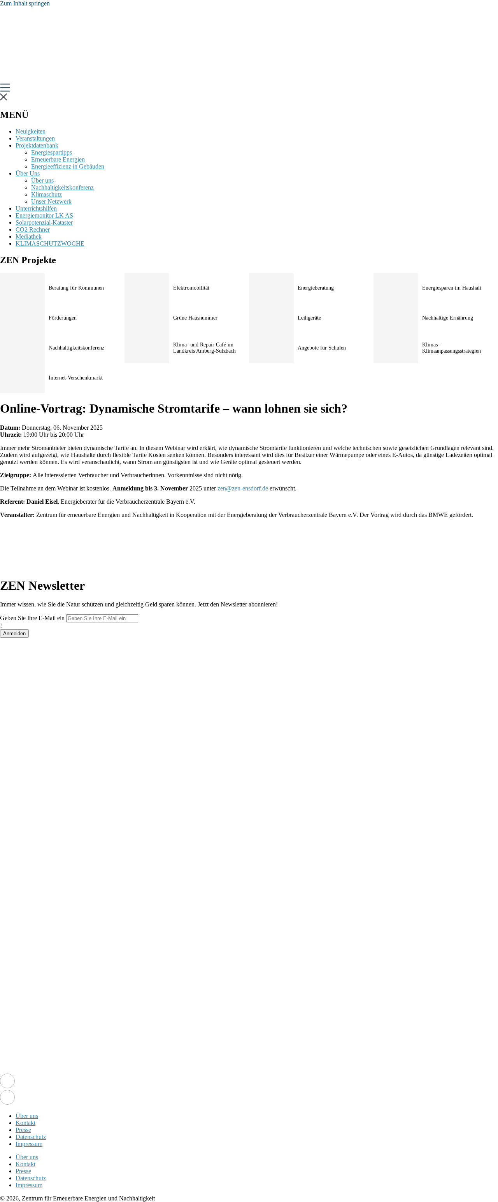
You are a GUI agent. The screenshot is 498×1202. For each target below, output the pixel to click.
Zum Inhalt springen (25, 3)
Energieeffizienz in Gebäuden (67, 166)
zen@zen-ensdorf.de (242, 488)
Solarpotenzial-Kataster (44, 222)
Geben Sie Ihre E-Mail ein (32, 618)
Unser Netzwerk (51, 201)
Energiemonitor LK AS (44, 215)
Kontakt (25, 1122)
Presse (23, 1129)
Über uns (42, 180)
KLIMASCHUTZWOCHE (50, 243)
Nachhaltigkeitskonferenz (62, 187)
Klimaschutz (46, 194)
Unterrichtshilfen (36, 208)
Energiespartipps (51, 152)
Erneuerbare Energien (58, 159)
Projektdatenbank (37, 145)
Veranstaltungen (35, 138)
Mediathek (29, 236)
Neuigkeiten (31, 131)
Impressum (29, 1143)
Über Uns (28, 173)
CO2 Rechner (33, 229)
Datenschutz (31, 1136)
